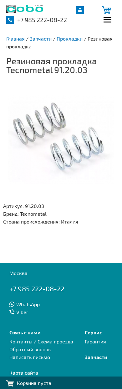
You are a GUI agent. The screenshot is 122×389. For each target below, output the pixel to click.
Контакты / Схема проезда (41, 341)
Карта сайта (23, 373)
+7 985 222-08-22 (42, 19)
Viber (22, 312)
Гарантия (95, 341)
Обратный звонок (30, 349)
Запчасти (96, 357)
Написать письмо (29, 357)
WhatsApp (28, 304)
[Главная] (24, 11)
